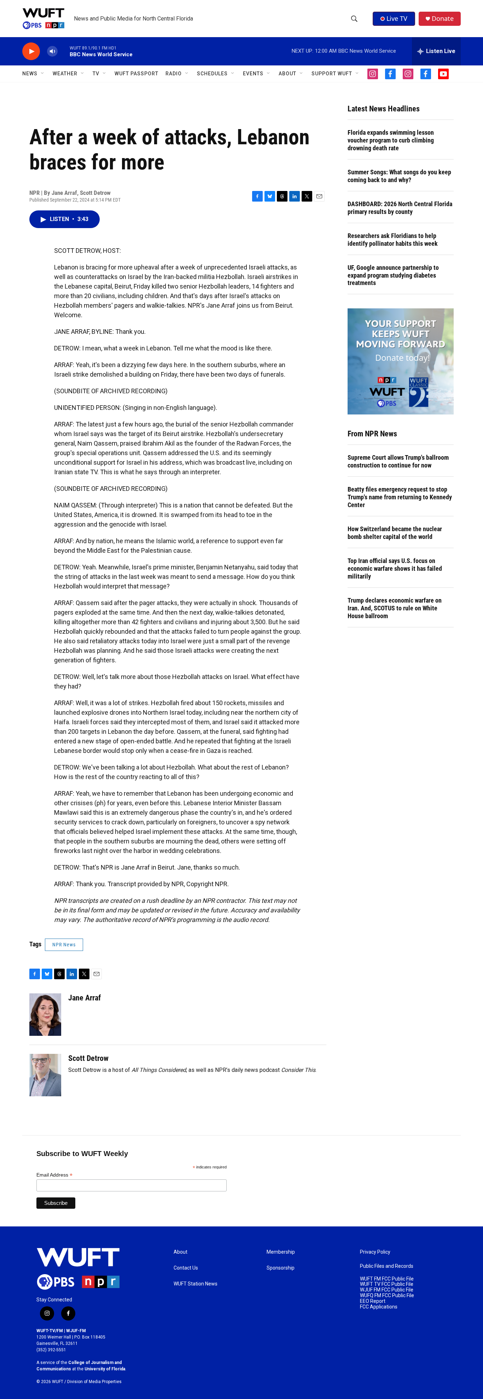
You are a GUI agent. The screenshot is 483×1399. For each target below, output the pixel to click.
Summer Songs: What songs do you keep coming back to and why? (399, 176)
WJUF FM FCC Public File (386, 1290)
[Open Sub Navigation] (43, 73)
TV (96, 73)
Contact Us (186, 1268)
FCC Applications (378, 1307)
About (180, 1252)
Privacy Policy (375, 1252)
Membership (281, 1252)
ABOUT (287, 73)
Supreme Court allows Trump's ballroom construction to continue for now (398, 461)
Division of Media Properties (94, 1381)
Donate (443, 18)
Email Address (54, 1175)
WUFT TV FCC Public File (386, 1284)
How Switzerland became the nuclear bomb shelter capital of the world (395, 532)
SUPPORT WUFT (332, 73)
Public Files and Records (386, 1266)
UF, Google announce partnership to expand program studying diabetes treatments (393, 275)
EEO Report (372, 1301)
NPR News (64, 944)
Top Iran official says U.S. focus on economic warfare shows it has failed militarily (395, 568)
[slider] (64, 51)
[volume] (52, 51)
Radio (173, 73)
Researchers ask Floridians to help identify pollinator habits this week (393, 239)
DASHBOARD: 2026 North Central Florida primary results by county (400, 207)
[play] (31, 51)
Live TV (396, 18)
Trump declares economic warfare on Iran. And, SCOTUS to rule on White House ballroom (395, 608)
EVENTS (253, 73)
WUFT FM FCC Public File (387, 1279)
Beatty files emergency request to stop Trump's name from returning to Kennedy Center (400, 497)
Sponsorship (281, 1268)
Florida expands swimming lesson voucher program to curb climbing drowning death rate (391, 140)
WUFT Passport (136, 73)
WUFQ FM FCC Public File (387, 1295)
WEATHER (65, 73)
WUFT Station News (195, 1284)
